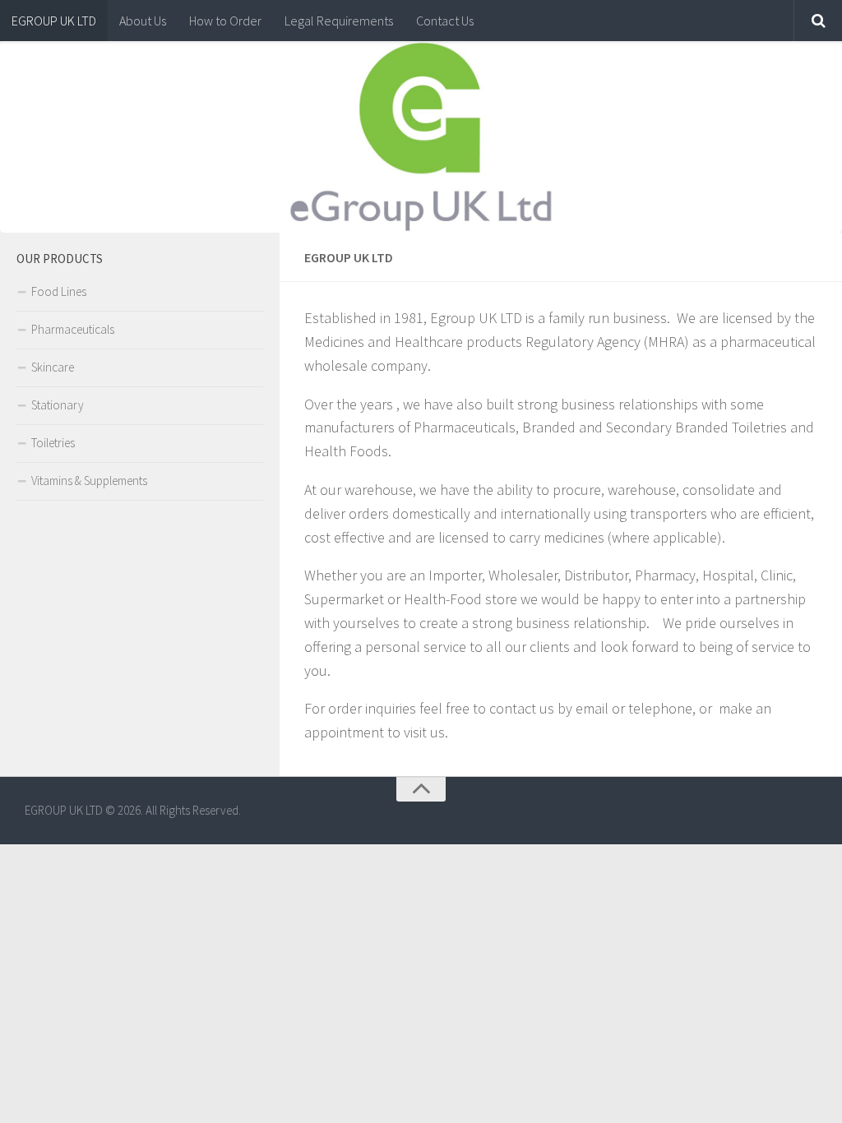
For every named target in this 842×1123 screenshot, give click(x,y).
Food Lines (58, 291)
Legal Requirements (339, 20)
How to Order (225, 20)
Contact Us (445, 20)
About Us (142, 20)
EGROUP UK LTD (54, 20)
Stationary (57, 405)
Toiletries (53, 443)
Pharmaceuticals (72, 329)
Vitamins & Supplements (89, 480)
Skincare (52, 367)
